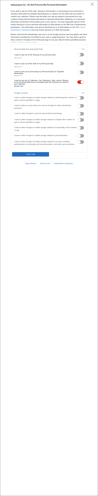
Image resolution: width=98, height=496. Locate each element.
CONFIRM (30, 154)
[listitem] (49, 49)
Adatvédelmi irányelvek (63, 163)
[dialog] (49, 248)
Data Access (45, 163)
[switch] (80, 54)
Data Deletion (30, 163)
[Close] (93, 5)
